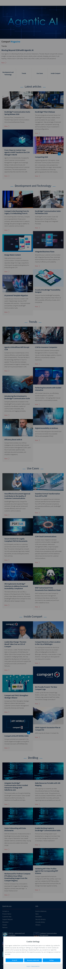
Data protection (35, 966)
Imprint (28, 966)
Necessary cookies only (33, 960)
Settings (51, 960)
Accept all (14, 960)
